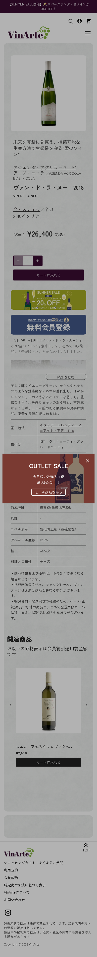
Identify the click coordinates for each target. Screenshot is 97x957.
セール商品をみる (48, 492)
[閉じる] (87, 460)
